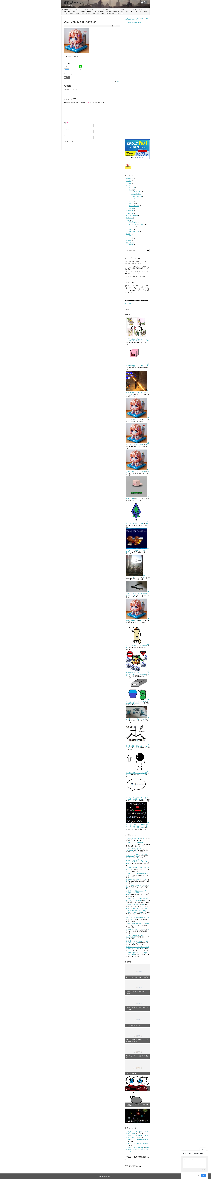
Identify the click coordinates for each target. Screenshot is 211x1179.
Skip (198, 1175)
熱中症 (102, 13)
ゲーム (84, 9)
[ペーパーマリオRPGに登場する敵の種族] (137, 1083)
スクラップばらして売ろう (140, 11)
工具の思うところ (79, 13)
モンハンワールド (67, 11)
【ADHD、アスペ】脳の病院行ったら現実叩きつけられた (137, 1040)
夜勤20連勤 (109, 11)
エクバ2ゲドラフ (103, 9)
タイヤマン (128, 304)
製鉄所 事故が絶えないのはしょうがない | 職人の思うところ (138, 1149)
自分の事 (88, 13)
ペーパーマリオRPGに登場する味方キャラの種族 (137, 1104)
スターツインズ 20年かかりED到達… (137, 1139)
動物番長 (75, 11)
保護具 (71, 13)
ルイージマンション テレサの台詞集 (137, 977)
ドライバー (65, 13)
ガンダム (78, 9)
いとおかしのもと (131, 1073)
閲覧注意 (108, 13)
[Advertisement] (137, 55)
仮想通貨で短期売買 (99, 11)
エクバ (96, 9)
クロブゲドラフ (114, 9)
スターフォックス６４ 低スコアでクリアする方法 (137, 1120)
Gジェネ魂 (90, 9)
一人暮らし (90, 11)
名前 (66, 123)
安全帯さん (116, 11)
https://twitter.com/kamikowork (133, 22)
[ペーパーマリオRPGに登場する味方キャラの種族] (137, 1099)
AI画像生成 (65, 9)
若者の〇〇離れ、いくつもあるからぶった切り (137, 1008)
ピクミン (146, 9)
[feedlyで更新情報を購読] (142, 2)
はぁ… (127, 279)
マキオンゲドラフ (124, 9)
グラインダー (128, 11)
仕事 (98, 13)
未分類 (122, 13)
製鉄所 (93, 13)
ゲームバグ (133, 9)
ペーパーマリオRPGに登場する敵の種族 (137, 1088)
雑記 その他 (115, 13)
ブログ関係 (82, 11)
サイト (66, 135)
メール (66, 129)
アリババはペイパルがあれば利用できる (137, 1056)
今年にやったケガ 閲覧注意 (134, 1148)
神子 (117, 81)
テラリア (140, 9)
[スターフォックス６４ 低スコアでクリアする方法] (137, 1116)
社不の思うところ (74, 2)
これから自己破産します (133, 1025)
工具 (122, 11)
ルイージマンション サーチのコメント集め (137, 992)
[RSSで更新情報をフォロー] (145, 2)
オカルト (72, 9)
